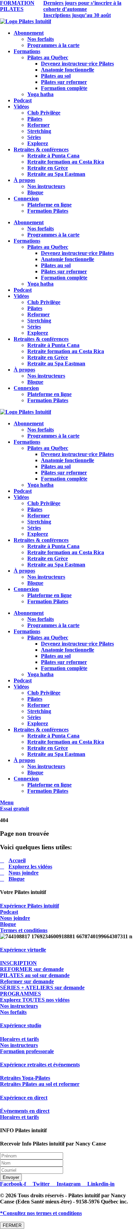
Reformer (38, 125)
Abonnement (29, 33)
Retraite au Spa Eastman (56, 174)
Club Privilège (43, 113)
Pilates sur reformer (64, 82)
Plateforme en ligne (49, 205)
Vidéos (21, 106)
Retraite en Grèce (47, 168)
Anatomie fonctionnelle (67, 70)
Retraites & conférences (41, 149)
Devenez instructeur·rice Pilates (77, 63)
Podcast (23, 100)
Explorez (37, 143)
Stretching (39, 131)
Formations (27, 51)
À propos (24, 180)
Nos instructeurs (46, 186)
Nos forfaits (40, 39)
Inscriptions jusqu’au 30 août (77, 15)
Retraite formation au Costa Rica (65, 162)
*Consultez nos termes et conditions (41, 1213)
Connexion (26, 198)
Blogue (35, 192)
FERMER (12, 1225)
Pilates (34, 119)
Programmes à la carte (53, 45)
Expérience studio (20, 1025)
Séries (34, 137)
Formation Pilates (47, 211)
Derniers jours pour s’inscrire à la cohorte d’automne (82, 6)
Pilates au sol (56, 76)
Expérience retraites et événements (40, 1064)
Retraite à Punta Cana (53, 155)
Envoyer (11, 1177)
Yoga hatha (40, 94)
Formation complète (64, 88)
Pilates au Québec (47, 57)
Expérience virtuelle (23, 950)
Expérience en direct (23, 1098)
